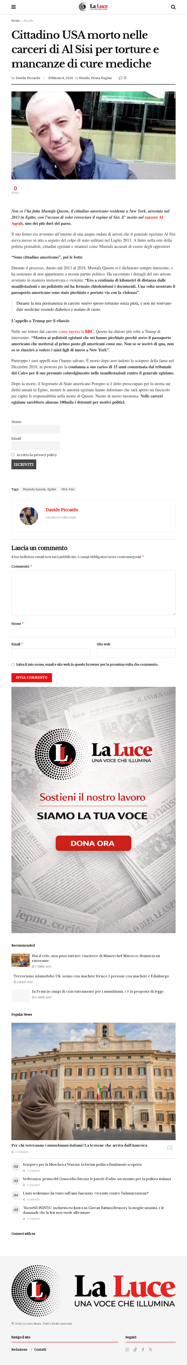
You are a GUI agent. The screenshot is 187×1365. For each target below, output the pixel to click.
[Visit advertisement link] (93, 810)
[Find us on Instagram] (127, 1349)
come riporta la (76, 331)
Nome (16, 422)
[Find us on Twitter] (150, 1349)
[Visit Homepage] (93, 6)
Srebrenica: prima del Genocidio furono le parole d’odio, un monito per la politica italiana (97, 1179)
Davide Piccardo (28, 78)
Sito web (103, 644)
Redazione (19, 1350)
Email (16, 438)
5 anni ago (42, 966)
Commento (21, 566)
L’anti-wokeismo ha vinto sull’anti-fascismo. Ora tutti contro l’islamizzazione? (85, 1193)
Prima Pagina (101, 78)
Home (15, 20)
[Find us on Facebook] (143, 1349)
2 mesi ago (24, 982)
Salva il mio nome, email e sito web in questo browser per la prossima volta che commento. (87, 664)
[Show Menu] (13, 7)
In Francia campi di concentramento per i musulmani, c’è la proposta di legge (98, 991)
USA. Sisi (68, 489)
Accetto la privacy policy (36, 455)
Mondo (28, 20)
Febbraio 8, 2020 (60, 78)
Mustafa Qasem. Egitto (39, 489)
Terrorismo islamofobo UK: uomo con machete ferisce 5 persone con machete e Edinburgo (91, 976)
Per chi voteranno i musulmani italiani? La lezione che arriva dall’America (79, 1145)
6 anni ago (43, 997)
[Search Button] (173, 7)
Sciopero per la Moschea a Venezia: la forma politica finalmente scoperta (83, 1165)
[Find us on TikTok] (135, 1349)
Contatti (40, 1350)
